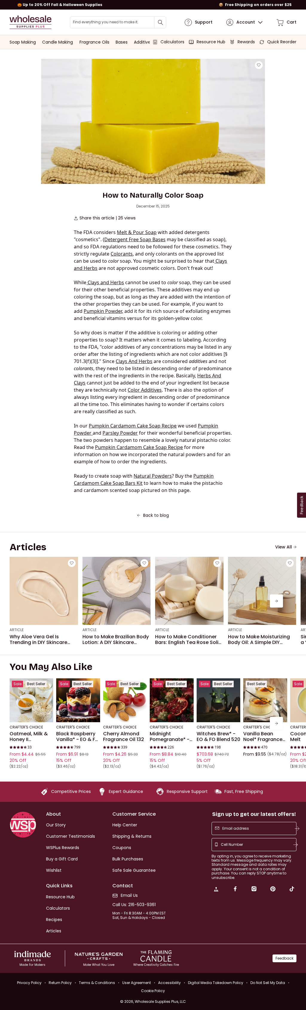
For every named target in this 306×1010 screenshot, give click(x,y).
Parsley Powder (120, 433)
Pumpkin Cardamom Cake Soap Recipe (133, 425)
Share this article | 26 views (107, 218)
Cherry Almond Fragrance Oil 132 (123, 736)
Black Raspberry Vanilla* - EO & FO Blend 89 (77, 736)
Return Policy (60, 982)
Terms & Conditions (97, 982)
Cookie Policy (153, 991)
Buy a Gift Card (62, 859)
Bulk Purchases (127, 859)
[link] (216, 889)
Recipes (54, 920)
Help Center (124, 825)
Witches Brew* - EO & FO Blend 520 (218, 736)
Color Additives (145, 390)
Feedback (284, 958)
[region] (153, 5)
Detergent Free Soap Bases (135, 239)
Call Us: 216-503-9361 (134, 905)
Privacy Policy (29, 982)
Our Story (56, 825)
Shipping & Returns (132, 836)
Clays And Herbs (134, 361)
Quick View (31, 714)
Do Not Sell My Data (267, 982)
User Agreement (136, 982)
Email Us (129, 895)
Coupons (121, 848)
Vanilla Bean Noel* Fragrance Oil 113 (262, 736)
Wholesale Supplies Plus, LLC (160, 1001)
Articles (53, 931)
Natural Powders (153, 476)
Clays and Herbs (105, 282)
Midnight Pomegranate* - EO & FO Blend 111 (169, 736)
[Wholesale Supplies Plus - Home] (30, 22)
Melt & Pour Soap (137, 232)
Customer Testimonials (70, 836)
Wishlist (54, 870)
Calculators (58, 908)
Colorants (122, 253)
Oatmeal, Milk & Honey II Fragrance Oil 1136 (31, 736)
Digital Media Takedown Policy (215, 982)
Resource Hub (60, 897)
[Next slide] (276, 601)
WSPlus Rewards (62, 848)
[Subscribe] (297, 828)
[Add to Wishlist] (259, 65)
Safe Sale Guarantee (134, 870)
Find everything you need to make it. (105, 22)
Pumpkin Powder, (103, 311)
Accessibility (169, 982)
